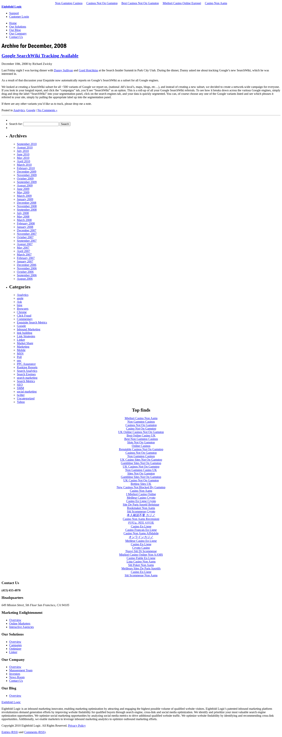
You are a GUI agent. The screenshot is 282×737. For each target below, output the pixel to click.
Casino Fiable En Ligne (141, 558)
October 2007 (25, 237)
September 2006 (27, 275)
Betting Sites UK (141, 483)
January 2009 (25, 199)
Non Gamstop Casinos (68, 3)
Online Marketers (19, 623)
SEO (20, 384)
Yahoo (21, 402)
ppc (19, 360)
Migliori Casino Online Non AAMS (141, 554)
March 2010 (24, 164)
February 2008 (26, 223)
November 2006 (27, 268)
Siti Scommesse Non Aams (141, 575)
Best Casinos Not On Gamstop (140, 3)
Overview (15, 620)
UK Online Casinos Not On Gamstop (141, 432)
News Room (17, 677)
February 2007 (26, 258)
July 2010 (23, 151)
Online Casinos (141, 445)
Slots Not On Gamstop (141, 442)
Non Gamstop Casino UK (141, 470)
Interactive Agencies (21, 627)
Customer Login (19, 16)
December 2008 (26, 202)
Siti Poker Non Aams (141, 565)
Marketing (23, 346)
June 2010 (23, 154)
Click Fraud (24, 315)
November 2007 (27, 233)
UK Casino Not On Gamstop (141, 480)
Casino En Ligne (141, 526)
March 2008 (24, 220)
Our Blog (15, 30)
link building (24, 332)
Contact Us (16, 37)
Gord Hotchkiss (88, 70)
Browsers (22, 308)
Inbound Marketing (28, 329)
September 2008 (27, 209)
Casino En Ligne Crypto (141, 501)
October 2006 (25, 271)
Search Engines (26, 374)
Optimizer (15, 648)
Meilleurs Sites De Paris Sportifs (141, 568)
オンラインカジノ (141, 537)
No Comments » (47, 110)
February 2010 (26, 168)
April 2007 (23, 251)
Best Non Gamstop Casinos (141, 439)
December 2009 (26, 171)
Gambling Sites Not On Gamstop (141, 463)
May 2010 (23, 157)
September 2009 (27, 182)
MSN (20, 353)
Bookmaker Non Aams (141, 508)
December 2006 (26, 265)
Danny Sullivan (63, 70)
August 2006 (25, 278)
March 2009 (24, 195)
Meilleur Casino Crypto (141, 497)
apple (20, 298)
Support (14, 13)
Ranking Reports (27, 367)
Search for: (15, 123)
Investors (14, 673)
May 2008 (23, 216)
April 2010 (23, 161)
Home (13, 23)
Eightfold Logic (12, 6)
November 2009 (27, 175)
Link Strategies (26, 336)
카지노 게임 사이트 (141, 522)
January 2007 (25, 261)
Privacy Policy (77, 725)
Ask (19, 301)
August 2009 (25, 185)
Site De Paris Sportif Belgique (141, 504)
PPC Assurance (26, 364)
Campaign (15, 645)
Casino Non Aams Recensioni (141, 519)
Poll (19, 357)
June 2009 (23, 189)
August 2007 (25, 244)
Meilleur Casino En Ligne (141, 540)
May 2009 (23, 192)
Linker (21, 339)
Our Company (18, 33)
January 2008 (25, 227)
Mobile (21, 350)
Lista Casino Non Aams (141, 561)
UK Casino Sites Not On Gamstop (141, 459)
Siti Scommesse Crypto (141, 511)
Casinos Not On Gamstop (102, 3)
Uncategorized (26, 398)
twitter (21, 395)
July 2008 (23, 213)
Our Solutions (17, 26)
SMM (20, 388)
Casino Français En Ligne (141, 529)
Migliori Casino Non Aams (141, 418)
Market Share (25, 343)
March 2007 (24, 254)
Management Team (20, 670)
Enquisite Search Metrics (32, 322)
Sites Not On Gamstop (141, 473)
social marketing (27, 391)
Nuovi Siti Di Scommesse (141, 551)
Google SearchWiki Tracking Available (40, 55)
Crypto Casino (141, 547)
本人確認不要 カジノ (141, 515)
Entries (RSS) (10, 732)
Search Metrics (26, 381)
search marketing (27, 377)
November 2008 (27, 206)
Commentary (25, 319)
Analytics (19, 110)
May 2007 (23, 247)
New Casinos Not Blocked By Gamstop (141, 487)
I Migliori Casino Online (141, 494)
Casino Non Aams (216, 3)
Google (30, 110)
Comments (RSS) (34, 732)
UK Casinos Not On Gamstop (141, 466)
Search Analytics (27, 370)
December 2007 (26, 230)
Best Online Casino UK (141, 435)
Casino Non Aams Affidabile (141, 533)
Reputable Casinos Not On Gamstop (141, 449)
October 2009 (25, 178)
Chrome (22, 312)
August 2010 (25, 147)
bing (19, 305)
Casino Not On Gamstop (141, 428)
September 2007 (27, 240)
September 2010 (27, 144)
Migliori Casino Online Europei (182, 3)
